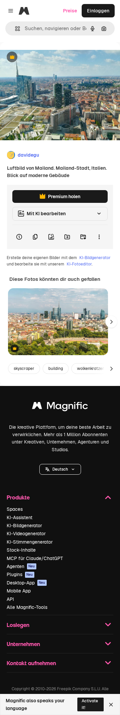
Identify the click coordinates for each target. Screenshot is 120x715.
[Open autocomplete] (15, 28)
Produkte (18, 497)
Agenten (21, 566)
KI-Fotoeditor (79, 264)
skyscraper (24, 368)
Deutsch (60, 469)
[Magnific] (60, 407)
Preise (70, 11)
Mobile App (19, 591)
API (10, 599)
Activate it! (90, 704)
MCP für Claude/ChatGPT (35, 558)
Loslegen (18, 624)
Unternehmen (23, 643)
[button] (60, 469)
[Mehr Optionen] (99, 237)
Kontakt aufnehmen (31, 662)
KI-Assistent (19, 517)
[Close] (111, 705)
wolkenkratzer (90, 368)
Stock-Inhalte (21, 550)
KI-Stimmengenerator (30, 542)
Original (42, 57)
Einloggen (98, 11)
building (55, 368)
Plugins (20, 574)
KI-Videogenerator (26, 534)
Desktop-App (26, 583)
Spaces (15, 509)
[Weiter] (111, 321)
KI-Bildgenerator (95, 257)
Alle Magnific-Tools (27, 607)
